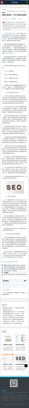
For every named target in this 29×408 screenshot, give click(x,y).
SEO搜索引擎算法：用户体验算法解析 (12, 323)
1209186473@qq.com (22, 397)
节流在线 (14, 2)
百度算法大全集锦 (7, 309)
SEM (11, 398)
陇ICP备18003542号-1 (19, 405)
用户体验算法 (17, 33)
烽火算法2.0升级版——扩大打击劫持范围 (13, 315)
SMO (24, 398)
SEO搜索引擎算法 (8, 33)
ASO (19, 398)
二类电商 (3, 400)
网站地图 (16, 400)
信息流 (16, 398)
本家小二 (12, 400)
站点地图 (20, 400)
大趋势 (26, 398)
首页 (2, 398)
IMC (21, 398)
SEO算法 (24, 11)
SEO (19, 11)
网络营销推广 (6, 398)
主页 (16, 11)
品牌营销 (7, 400)
